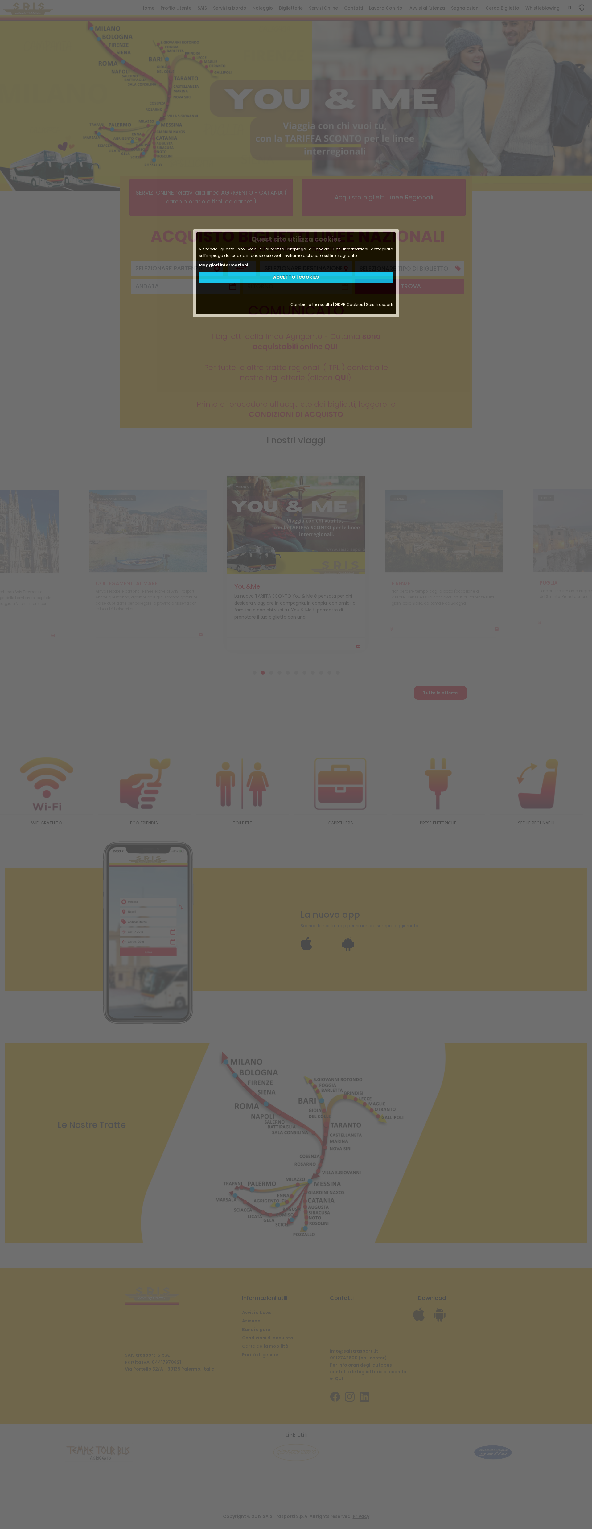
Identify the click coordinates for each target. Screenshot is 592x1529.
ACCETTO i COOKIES (296, 277)
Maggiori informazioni (223, 265)
